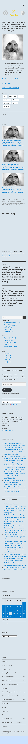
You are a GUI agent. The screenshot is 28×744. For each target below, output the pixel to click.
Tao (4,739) (7, 344)
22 (24, 613)
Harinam (5, 661)
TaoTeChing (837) (9, 331)
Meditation (22, 203)
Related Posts (6, 83)
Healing (4, 203)
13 (17, 610)
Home (4, 657)
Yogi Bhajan (22, 204)
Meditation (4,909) (10, 342)
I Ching (8, 203)
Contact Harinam (7, 665)
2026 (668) (7, 353)
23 (4, 616)
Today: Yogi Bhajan (7, 201)
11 (10, 610)
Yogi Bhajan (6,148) (10, 338)
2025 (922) (7, 355)
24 (7, 616)
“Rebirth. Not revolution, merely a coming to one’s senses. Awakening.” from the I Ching (14, 482)
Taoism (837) (8, 329)
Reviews (4, 688)
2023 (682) (7, 360)
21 (20, 613)
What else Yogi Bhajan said (10, 87)
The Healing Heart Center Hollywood (13, 692)
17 (7, 613)
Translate (15, 404)
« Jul (7, 623)
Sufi (6, 204)
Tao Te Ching (12, 204)
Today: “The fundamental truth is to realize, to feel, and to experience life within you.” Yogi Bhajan (15, 489)
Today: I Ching (6, 680)
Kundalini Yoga (15, 203)
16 (4, 613)
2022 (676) (7, 362)
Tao (8, 204)
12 (14, 610)
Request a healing (7, 430)
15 (24, 610)
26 (14, 616)
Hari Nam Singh (17, 201)
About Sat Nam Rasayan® (10, 684)
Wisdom (4, 707)
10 (7, 610)
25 (10, 616)
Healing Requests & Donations (11, 673)
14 (20, 610)
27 (17, 616)
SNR (3, 204)
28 (21, 616)
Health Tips (5, 711)
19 (14, 613)
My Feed (5, 726)
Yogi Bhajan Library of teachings (12, 722)
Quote (21, 199)
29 (24, 616)
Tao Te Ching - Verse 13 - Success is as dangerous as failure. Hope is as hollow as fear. (15, 537)
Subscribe (7, 390)
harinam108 (7, 199)
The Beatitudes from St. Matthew (12, 79)
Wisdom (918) (8, 327)
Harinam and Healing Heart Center (10, 731)
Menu (23, 5)
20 (17, 613)
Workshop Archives (8, 699)
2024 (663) (7, 357)
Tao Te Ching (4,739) (10, 346)
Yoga (17, 204)
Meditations (6, 669)
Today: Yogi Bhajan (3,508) (12, 322)
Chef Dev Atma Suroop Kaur (11, 696)
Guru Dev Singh (7, 718)
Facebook (6, 578)
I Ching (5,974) (8, 340)
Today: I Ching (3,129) (10, 325)
